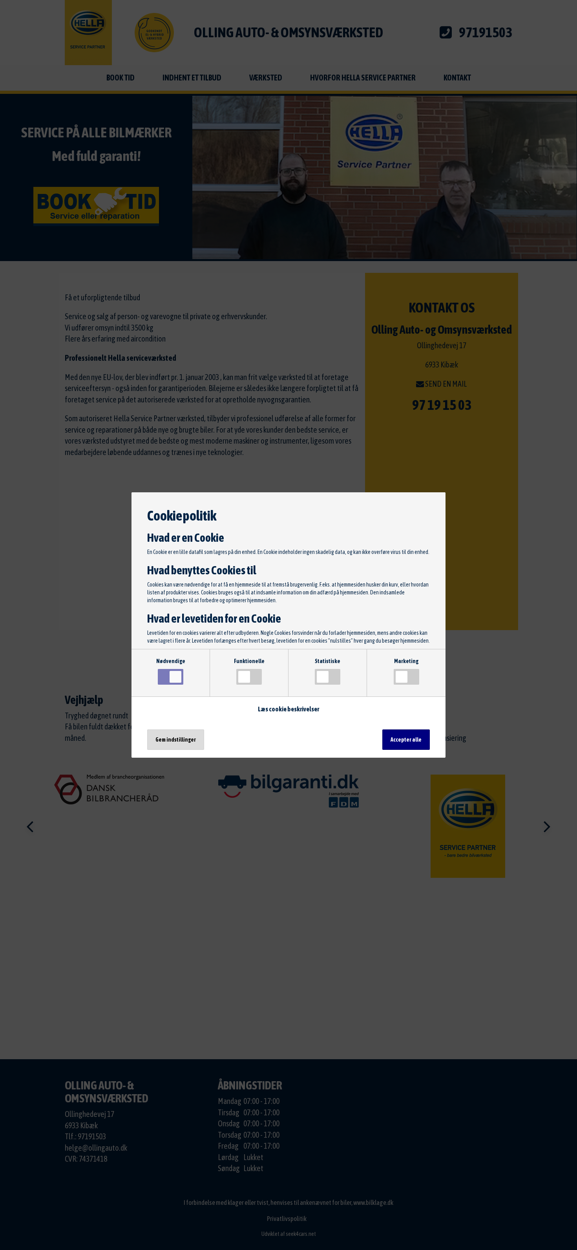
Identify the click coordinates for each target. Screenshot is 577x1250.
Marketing (406, 661)
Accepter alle (406, 739)
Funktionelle (249, 661)
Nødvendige (170, 661)
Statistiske (327, 661)
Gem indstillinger (175, 739)
